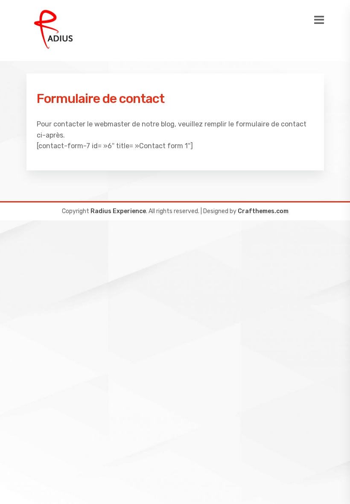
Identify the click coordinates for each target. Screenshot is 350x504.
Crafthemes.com (263, 211)
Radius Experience (118, 211)
